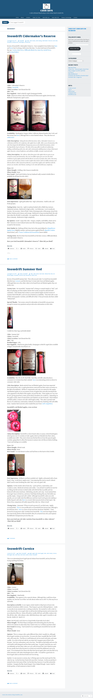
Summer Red (22, 275)
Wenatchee (27, 42)
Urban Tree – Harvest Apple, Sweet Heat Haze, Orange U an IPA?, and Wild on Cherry (78, 71)
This (18, 507)
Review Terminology (66, 17)
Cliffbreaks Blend (29, 50)
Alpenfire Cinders (50, 230)
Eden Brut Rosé (72, 67)
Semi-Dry (40, 50)
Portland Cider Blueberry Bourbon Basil (78, 75)
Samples (28, 17)
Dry (36, 50)
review (20, 273)
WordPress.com (72, 94)
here (55, 46)
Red (18, 50)
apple (30, 553)
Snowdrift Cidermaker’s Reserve (31, 36)
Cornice (14, 50)
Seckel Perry (47, 50)
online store (10, 137)
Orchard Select (14, 52)
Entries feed (71, 91)
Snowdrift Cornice (20, 549)
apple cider (34, 553)
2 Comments (12, 538)
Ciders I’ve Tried (36, 17)
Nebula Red (47, 273)
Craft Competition (47, 404)
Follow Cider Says (74, 48)
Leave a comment (13, 258)
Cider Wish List (46, 17)
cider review (32, 40)
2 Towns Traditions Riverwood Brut (28, 232)
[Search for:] (74, 54)
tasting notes (15, 42)
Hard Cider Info (55, 17)
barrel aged (40, 553)
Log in (70, 89)
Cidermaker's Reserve (47, 40)
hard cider (55, 40)
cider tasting (39, 40)
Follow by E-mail (74, 37)
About (22, 17)
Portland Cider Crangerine (75, 77)
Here (34, 380)
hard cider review (24, 554)
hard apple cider (11, 554)
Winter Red (34, 275)
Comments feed (72, 93)
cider (28, 40)
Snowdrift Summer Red (24, 269)
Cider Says (46, 10)
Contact (75, 17)
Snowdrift (21, 40)
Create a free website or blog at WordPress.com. (12, 694)
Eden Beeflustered (72, 74)
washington (21, 42)
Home (17, 17)
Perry (22, 50)
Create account (72, 88)
